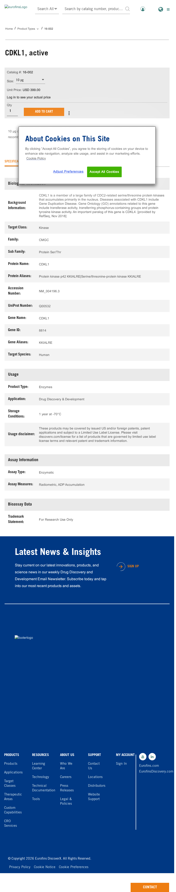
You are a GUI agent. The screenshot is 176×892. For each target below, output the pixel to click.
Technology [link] (40, 777)
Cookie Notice (44, 867)
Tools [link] (36, 799)
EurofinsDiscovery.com (149, 771)
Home (9, 28)
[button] (127, 8)
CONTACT (150, 887)
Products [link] (10, 764)
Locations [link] (95, 777)
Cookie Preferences (73, 867)
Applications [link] (13, 772)
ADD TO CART (44, 112)
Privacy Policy (19, 867)
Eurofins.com (149, 766)
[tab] (16, 161)
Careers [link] (66, 777)
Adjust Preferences (68, 171)
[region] (87, 155)
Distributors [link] (96, 786)
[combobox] (96, 9)
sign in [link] (121, 764)
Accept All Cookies (104, 171)
